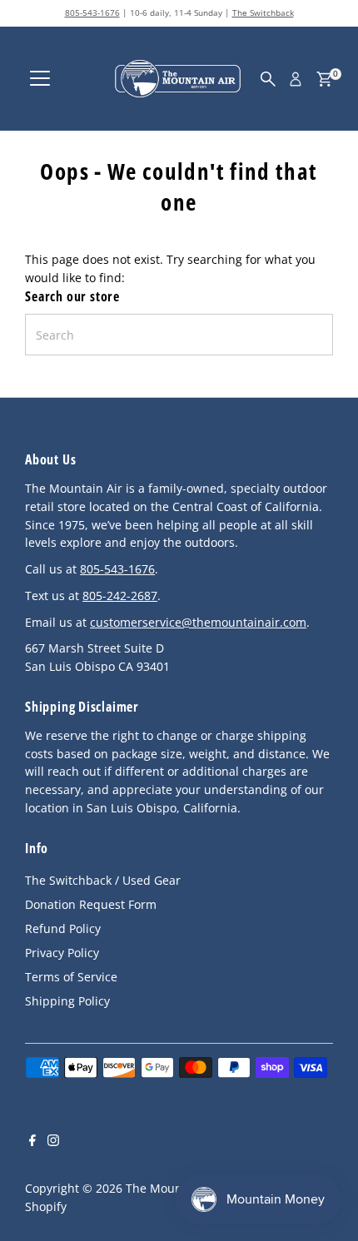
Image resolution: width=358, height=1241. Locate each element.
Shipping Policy (67, 1001)
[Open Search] (268, 79)
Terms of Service (71, 977)
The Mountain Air (174, 1188)
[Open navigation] (40, 79)
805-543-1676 (92, 12)
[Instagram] (53, 1142)
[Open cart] (324, 79)
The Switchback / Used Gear (103, 880)
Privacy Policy (62, 953)
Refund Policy (63, 928)
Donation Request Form (91, 904)
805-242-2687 (119, 595)
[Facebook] (32, 1142)
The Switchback (263, 12)
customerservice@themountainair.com (198, 622)
